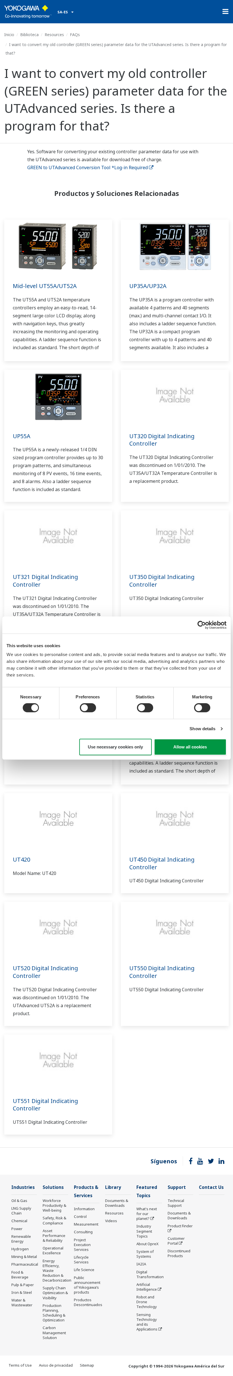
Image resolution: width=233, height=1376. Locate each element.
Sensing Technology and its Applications (146, 1322)
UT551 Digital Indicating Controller (45, 1104)
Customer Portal (176, 1241)
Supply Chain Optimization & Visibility (55, 1292)
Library (113, 1187)
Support (177, 1187)
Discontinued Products (179, 1253)
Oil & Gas (19, 1200)
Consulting (83, 1231)
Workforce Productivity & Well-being (54, 1205)
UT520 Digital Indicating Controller (45, 972)
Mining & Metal (24, 1256)
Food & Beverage (19, 1275)
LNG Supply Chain (21, 1211)
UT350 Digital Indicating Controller (162, 580)
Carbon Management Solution (54, 1332)
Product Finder (180, 1225)
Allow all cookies (190, 746)
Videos (111, 1220)
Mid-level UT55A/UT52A (45, 286)
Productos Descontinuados (88, 1302)
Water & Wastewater (21, 1302)
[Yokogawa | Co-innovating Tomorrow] (28, 11)
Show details (202, 728)
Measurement (86, 1224)
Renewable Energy (21, 1239)
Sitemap (87, 1365)
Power (16, 1228)
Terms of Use (20, 1365)
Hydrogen (20, 1248)
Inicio (9, 34)
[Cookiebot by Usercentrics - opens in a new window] (201, 624)
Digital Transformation (150, 1274)
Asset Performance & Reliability (54, 1235)
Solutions (53, 1187)
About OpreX (147, 1243)
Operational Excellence (53, 1250)
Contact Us (211, 1187)
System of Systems (145, 1254)
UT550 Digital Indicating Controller (162, 972)
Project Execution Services (82, 1244)
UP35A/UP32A (148, 286)
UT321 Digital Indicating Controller (45, 580)
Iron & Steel (21, 1292)
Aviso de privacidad (56, 1365)
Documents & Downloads (116, 1203)
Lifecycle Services (81, 1260)
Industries (23, 1187)
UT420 (21, 859)
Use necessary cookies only (115, 746)
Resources (54, 34)
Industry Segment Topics (144, 1231)
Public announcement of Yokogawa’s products (87, 1285)
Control (80, 1216)
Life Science (84, 1269)
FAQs (75, 34)
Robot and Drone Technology (146, 1301)
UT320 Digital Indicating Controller (162, 440)
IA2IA (141, 1264)
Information (84, 1208)
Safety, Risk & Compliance (54, 1220)
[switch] (88, 707)
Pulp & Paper (22, 1284)
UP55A (21, 436)
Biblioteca (29, 34)
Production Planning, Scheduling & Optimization (54, 1313)
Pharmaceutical (24, 1264)
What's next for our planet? (146, 1213)
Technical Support (176, 1203)
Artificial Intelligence (146, 1287)
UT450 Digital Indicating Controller (162, 863)
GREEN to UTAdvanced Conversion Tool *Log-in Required (87, 167)
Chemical (19, 1220)
